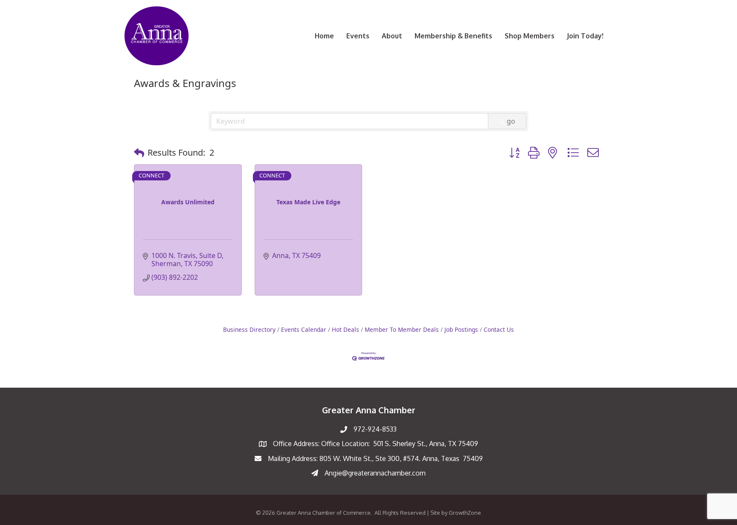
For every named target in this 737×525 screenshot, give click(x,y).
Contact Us (499, 329)
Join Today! (585, 36)
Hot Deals (345, 329)
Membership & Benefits (453, 36)
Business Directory (249, 329)
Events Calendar (303, 329)
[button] (139, 152)
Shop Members (529, 36)
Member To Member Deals (402, 329)
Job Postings (461, 329)
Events (357, 36)
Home (324, 36)
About (392, 36)
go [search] (511, 121)
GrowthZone (465, 512)
